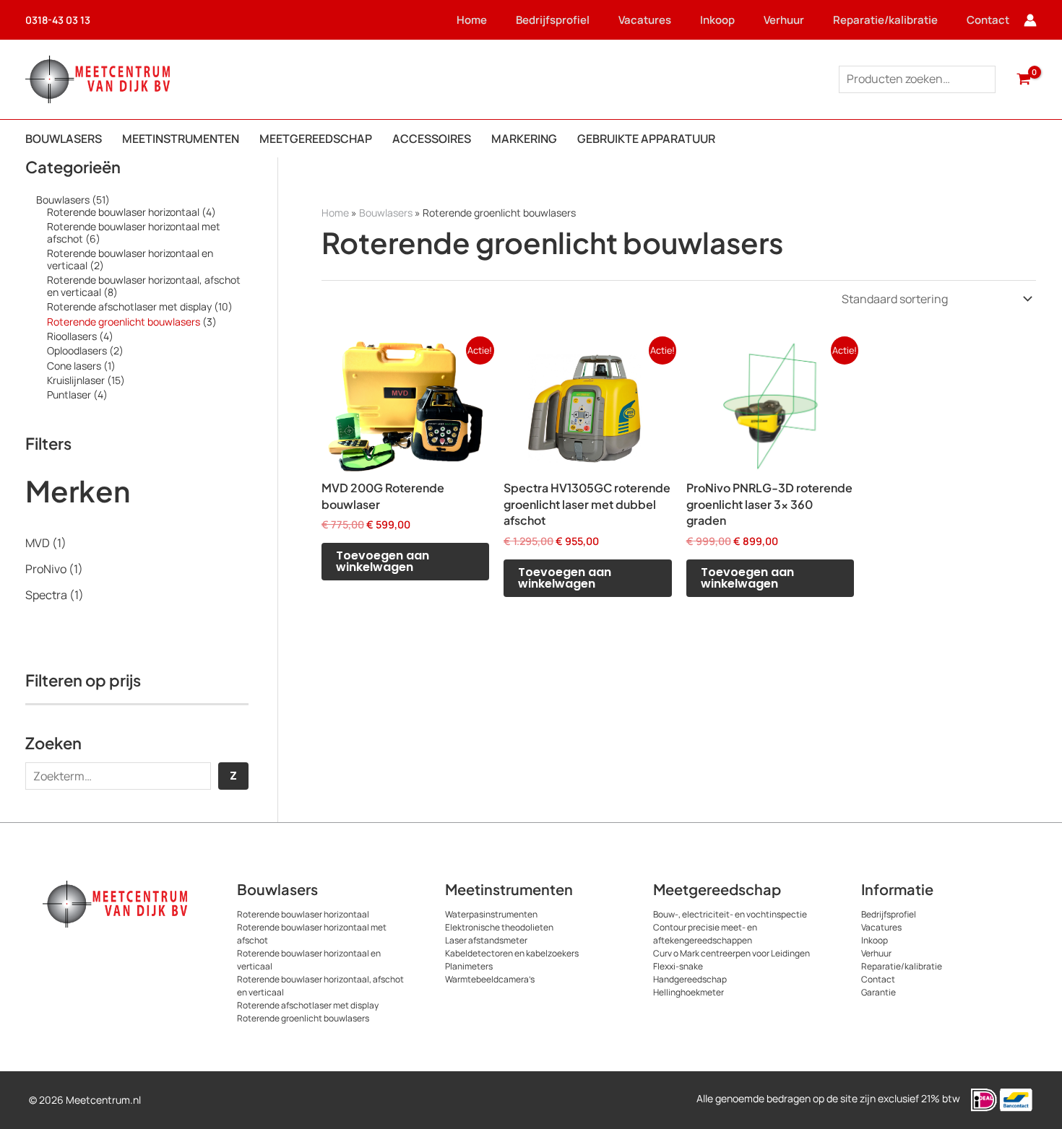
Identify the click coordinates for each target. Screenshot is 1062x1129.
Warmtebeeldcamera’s (490, 979)
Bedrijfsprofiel (553, 19)
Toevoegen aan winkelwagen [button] (382, 561)
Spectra (46, 595)
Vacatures (644, 19)
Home (472, 19)
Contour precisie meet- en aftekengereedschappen (705, 933)
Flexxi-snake (678, 966)
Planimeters (469, 966)
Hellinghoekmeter (688, 992)
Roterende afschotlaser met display (308, 1005)
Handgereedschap (690, 979)
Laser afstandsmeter (486, 940)
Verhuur (784, 19)
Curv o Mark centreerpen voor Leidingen (731, 953)
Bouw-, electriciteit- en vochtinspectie (730, 914)
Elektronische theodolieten (499, 927)
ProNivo (45, 569)
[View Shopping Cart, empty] (1023, 79)
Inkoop (717, 19)
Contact (988, 19)
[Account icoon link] (1030, 20)
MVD (37, 543)
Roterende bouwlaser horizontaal (303, 914)
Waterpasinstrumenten (491, 914)
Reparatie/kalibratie (885, 19)
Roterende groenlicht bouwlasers (303, 1018)
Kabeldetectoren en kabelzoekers (512, 953)
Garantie (878, 992)
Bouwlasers (386, 212)
